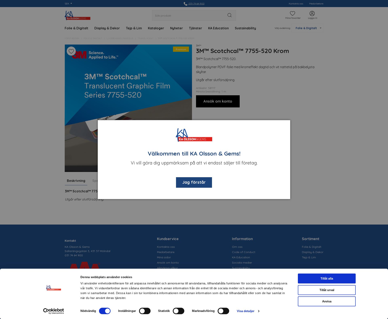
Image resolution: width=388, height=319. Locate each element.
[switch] (145, 311)
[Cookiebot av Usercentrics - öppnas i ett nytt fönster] (53, 311)
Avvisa (326, 301)
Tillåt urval (326, 290)
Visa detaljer (245, 311)
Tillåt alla (327, 278)
